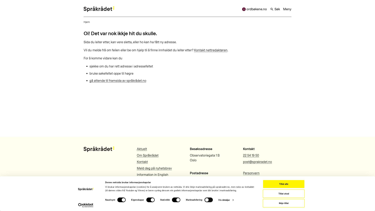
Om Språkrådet (147, 155)
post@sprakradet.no (257, 162)
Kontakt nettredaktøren (210, 50)
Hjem (87, 21)
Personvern (251, 173)
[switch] (150, 200)
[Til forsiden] (99, 9)
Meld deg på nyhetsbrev (154, 168)
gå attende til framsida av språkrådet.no (118, 81)
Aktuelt (142, 149)
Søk (277, 9)
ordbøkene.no (257, 9)
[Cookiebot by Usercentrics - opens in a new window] (86, 205)
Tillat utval (283, 193)
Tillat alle (283, 184)
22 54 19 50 (251, 155)
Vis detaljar (224, 200)
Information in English (152, 175)
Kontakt (142, 162)
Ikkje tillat (284, 203)
